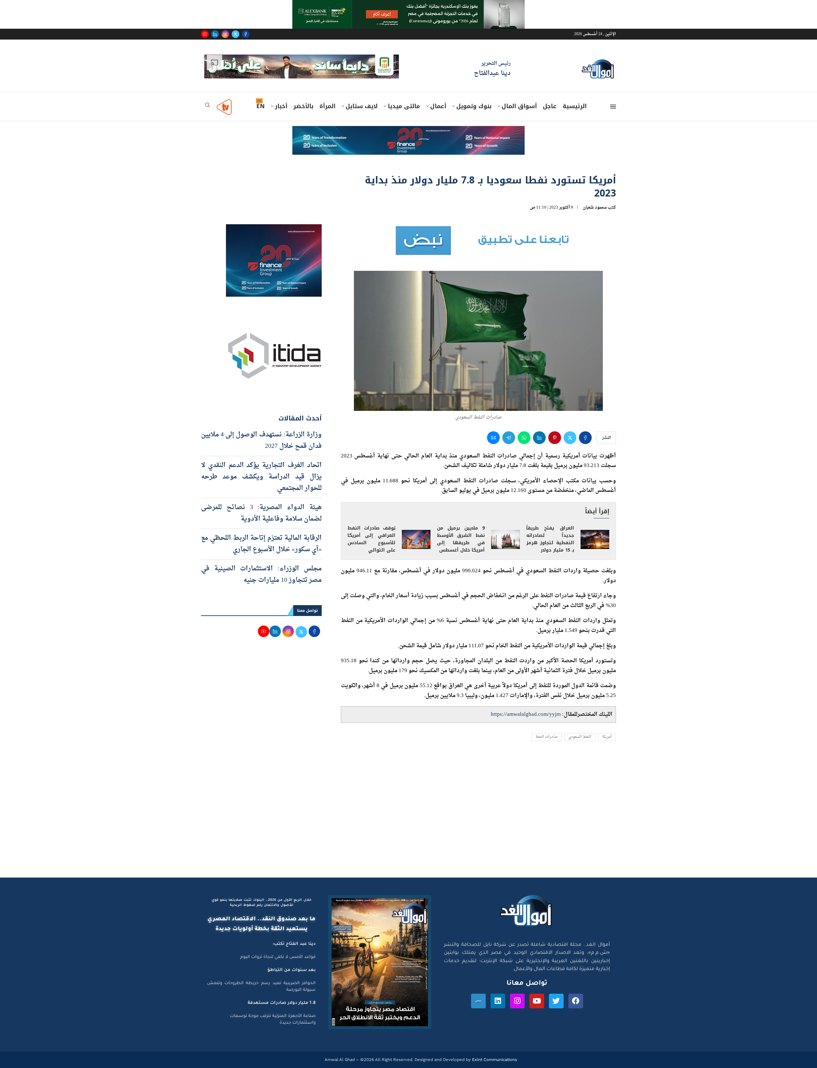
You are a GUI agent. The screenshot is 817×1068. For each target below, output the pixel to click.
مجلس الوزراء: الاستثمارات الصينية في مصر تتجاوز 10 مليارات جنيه (261, 555)
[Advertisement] (408, 797)
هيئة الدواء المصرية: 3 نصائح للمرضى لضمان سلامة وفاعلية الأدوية (261, 494)
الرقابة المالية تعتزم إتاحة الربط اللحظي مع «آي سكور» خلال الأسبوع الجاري (261, 524)
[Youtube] (205, 34)
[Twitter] (235, 34)
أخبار (281, 87)
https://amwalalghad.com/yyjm (526, 695)
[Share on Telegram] (508, 418)
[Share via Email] (493, 418)
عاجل (550, 87)
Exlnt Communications (494, 1040)
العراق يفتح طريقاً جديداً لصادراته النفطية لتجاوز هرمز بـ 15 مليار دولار (550, 519)
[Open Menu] (613, 87)
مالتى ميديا (404, 87)
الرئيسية (575, 87)
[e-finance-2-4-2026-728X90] (408, 113)
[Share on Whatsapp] (524, 418)
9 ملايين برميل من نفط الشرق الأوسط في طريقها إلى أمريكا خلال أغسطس (461, 519)
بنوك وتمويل (473, 87)
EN (260, 87)
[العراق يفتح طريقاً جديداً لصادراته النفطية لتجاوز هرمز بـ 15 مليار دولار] (595, 520)
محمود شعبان (595, 188)
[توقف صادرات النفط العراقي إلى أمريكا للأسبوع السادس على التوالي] (416, 520)
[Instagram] (225, 34)
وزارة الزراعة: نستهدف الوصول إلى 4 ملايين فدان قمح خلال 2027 (261, 421)
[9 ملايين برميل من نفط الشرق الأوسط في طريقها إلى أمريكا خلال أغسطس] (505, 520)
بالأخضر (303, 87)
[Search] (207, 87)
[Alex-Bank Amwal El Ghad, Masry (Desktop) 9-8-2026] (408, 6)
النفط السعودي (579, 717)
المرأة (327, 87)
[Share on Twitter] (570, 418)
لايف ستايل (362, 87)
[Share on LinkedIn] (539, 418)
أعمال (438, 87)
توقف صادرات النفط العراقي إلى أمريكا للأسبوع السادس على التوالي (371, 519)
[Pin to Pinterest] (554, 418)
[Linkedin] (215, 34)
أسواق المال (519, 87)
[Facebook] (246, 34)
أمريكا (607, 717)
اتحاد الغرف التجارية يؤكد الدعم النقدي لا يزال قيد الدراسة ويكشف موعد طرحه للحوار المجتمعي (261, 457)
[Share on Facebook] (585, 418)
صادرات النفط (547, 717)
